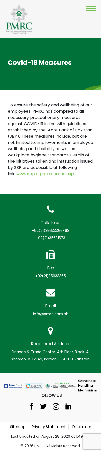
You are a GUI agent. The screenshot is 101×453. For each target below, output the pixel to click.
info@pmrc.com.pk (50, 313)
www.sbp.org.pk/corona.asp (45, 174)
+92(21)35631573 (50, 237)
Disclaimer (81, 426)
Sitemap (17, 426)
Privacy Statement (49, 426)
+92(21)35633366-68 (50, 230)
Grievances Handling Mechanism (87, 385)
